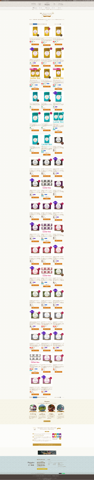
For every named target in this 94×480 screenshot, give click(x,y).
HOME (33, 9)
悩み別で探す (47, 9)
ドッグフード (36, 9)
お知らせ (49, 464)
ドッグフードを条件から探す (42, 9)
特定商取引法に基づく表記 (60, 464)
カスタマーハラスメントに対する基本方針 (62, 466)
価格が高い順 (44, 397)
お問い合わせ (54, 464)
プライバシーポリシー (60, 465)
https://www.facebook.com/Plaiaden (38, 435)
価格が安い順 (39, 397)
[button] (64, 24)
